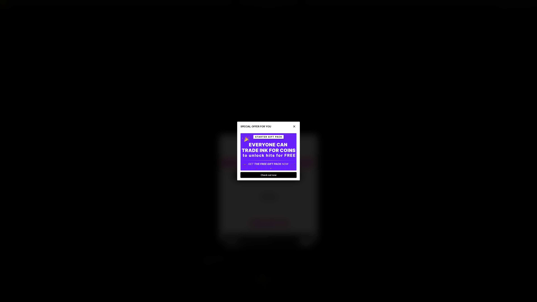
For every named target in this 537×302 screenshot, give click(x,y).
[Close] (294, 126)
